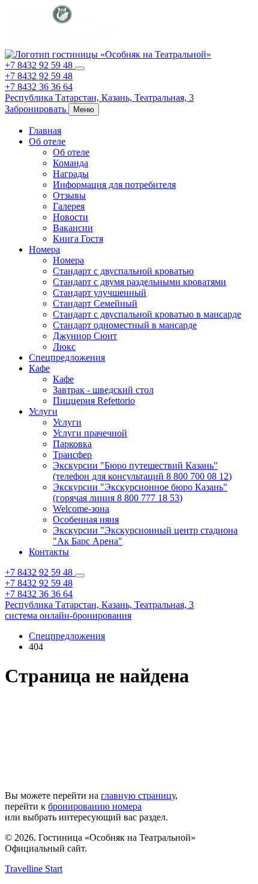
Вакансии (73, 228)
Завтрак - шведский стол (103, 390)
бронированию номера (95, 806)
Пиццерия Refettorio (94, 400)
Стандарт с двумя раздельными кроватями (139, 282)
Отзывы (69, 195)
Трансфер (72, 455)
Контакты (49, 552)
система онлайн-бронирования (68, 615)
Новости (70, 217)
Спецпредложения (67, 357)
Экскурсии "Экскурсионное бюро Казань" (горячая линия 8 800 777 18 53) (140, 492)
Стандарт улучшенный (99, 292)
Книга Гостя (78, 238)
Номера (44, 249)
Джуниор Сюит (85, 336)
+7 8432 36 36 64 (39, 87)
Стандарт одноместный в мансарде (125, 325)
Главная (45, 130)
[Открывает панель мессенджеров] (80, 68)
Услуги (43, 411)
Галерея (69, 206)
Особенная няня (86, 519)
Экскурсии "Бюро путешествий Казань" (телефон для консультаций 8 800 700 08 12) (142, 470)
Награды (71, 174)
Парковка (72, 444)
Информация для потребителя (114, 184)
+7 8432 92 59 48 (40, 65)
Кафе (39, 368)
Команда (70, 163)
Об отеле (47, 141)
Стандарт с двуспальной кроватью (123, 271)
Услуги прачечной (90, 433)
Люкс (64, 346)
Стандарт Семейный (95, 303)
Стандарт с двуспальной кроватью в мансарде (147, 314)
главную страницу (138, 795)
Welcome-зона (81, 509)
